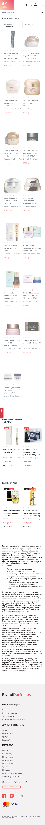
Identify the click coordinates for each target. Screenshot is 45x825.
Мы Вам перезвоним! (11, 787)
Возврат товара (8, 733)
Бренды (5, 737)
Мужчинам (6, 770)
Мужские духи (8, 757)
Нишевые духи (8, 754)
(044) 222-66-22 (31, 5)
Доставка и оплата (9, 713)
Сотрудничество (8, 716)
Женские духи (7, 760)
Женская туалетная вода (12, 777)
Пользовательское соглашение (14, 720)
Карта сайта (6, 740)
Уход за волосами (9, 764)
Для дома (6, 767)
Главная (5, 751)
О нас (4, 710)
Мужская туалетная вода (12, 773)
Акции (4, 730)
